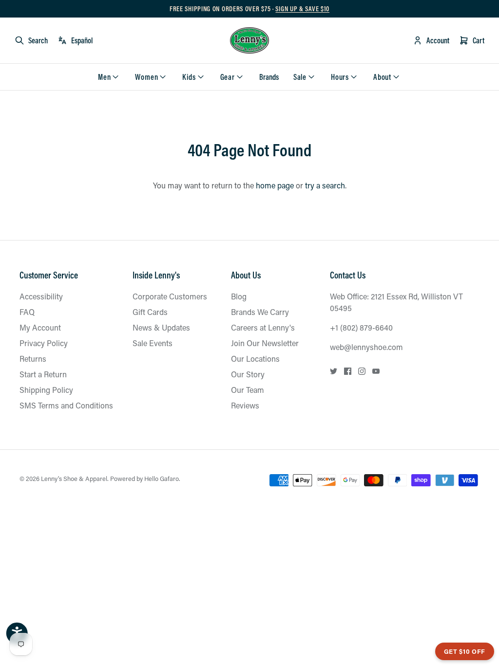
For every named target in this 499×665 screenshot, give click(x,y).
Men (104, 77)
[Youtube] (376, 371)
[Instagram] (361, 371)
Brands (269, 77)
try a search (325, 185)
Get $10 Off (464, 651)
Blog (239, 296)
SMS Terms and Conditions (66, 405)
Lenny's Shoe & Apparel (74, 478)
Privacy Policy (43, 343)
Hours (340, 77)
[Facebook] (347, 371)
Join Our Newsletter (265, 343)
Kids (188, 77)
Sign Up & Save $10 (302, 8)
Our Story (248, 374)
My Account (40, 327)
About (382, 77)
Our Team (247, 390)
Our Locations (255, 358)
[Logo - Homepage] (249, 40)
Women (146, 77)
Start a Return (43, 374)
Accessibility (41, 296)
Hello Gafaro (161, 478)
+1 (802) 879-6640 (361, 327)
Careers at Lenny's (263, 327)
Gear (227, 77)
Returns (32, 358)
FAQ (27, 312)
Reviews (245, 405)
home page (275, 185)
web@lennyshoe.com (366, 347)
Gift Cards (150, 312)
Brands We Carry (260, 312)
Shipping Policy (46, 390)
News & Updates (161, 327)
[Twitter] (333, 371)
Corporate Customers (170, 296)
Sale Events (153, 343)
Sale (300, 77)
